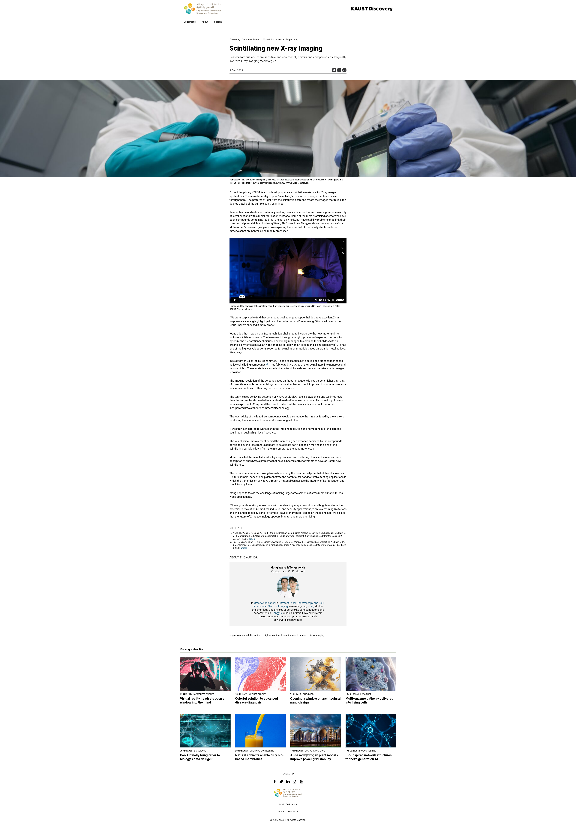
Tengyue (277, 613)
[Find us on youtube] (301, 782)
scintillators (289, 635)
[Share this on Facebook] (339, 70)
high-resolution (272, 635)
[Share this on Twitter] (334, 70)
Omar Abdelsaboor (265, 602)
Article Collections (288, 804)
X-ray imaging (317, 635)
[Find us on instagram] (294, 782)
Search (218, 21)
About (205, 21)
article (252, 539)
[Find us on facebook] (274, 782)
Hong (311, 606)
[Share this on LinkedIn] (344, 70)
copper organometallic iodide (245, 635)
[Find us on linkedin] (288, 782)
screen (302, 635)
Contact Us (292, 811)
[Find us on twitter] (281, 782)
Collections (190, 21)
